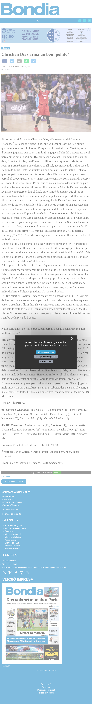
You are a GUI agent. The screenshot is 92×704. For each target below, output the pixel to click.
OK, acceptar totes (46, 352)
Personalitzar (46, 361)
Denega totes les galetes (46, 357)
